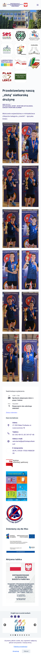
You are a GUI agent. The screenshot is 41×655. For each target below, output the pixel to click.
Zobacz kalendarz (11, 412)
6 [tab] (22, 635)
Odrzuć (26, 651)
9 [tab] (29, 635)
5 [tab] (19, 635)
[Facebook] (12, 617)
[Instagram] (19, 617)
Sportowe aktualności (25, 106)
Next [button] (34, 624)
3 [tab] (15, 635)
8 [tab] (26, 635)
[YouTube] (15, 617)
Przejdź (7, 40)
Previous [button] (4, 624)
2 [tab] (13, 635)
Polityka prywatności (20, 646)
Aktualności (6, 106)
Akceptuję (16, 651)
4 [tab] (17, 635)
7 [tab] (24, 635)
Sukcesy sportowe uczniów (11, 107)
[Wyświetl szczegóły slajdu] (19, 625)
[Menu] (38, 5)
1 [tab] (10, 635)
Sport (14, 106)
